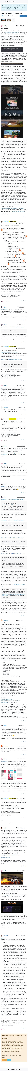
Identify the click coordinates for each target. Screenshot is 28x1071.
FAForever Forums (10, 1)
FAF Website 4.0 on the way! (17, 327)
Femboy (5, 25)
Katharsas (6, 620)
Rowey (5, 307)
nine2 (5, 827)
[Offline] (2, 25)
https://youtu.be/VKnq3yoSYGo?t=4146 (10, 854)
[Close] (25, 1035)
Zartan (5, 446)
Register (4, 1060)
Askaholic (6, 407)
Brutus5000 (6, 221)
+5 (13, 20)
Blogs (4, 15)
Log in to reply (23, 15)
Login (9, 1060)
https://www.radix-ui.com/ (7, 699)
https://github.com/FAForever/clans (9, 352)
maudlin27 (6, 935)
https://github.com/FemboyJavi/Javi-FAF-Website (12, 208)
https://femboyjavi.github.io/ (12, 32)
